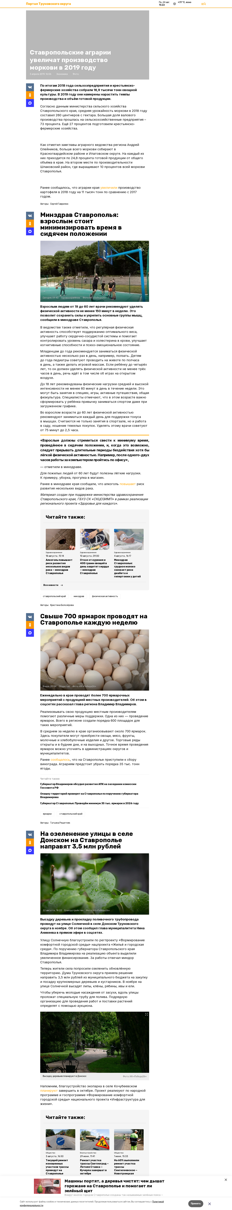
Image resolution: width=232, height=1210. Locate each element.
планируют (49, 1090)
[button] (47, 1186)
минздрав (79, 596)
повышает (128, 484)
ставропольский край (54, 596)
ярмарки (47, 814)
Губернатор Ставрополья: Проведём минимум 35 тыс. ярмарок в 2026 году (89, 803)
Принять (196, 1203)
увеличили (108, 188)
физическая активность (105, 596)
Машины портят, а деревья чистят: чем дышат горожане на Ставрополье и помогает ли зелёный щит (114, 1186)
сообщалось (60, 760)
